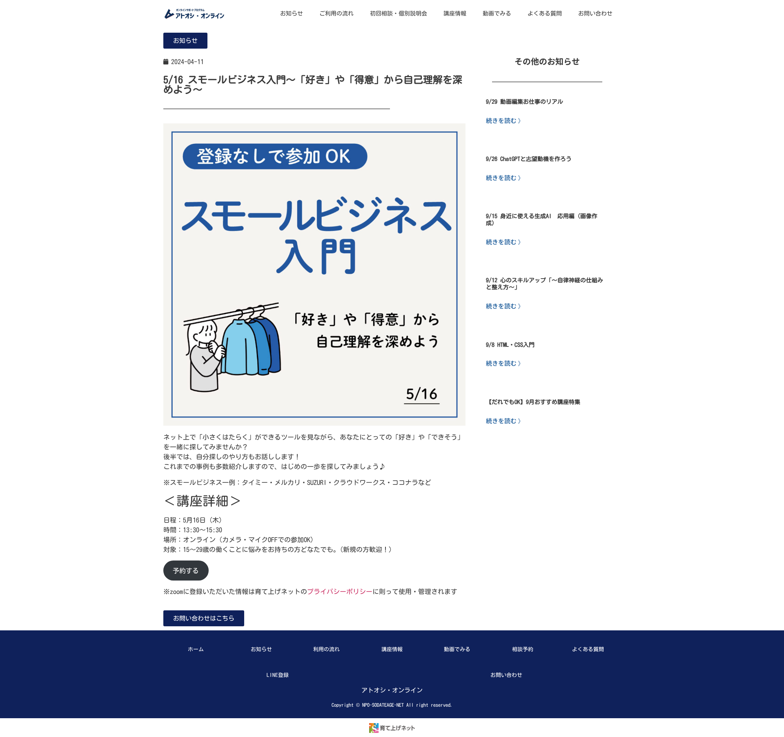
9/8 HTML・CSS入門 (510, 345)
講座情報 (454, 13)
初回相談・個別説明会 (398, 13)
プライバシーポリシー (339, 591)
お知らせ (291, 13)
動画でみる (497, 13)
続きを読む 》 (505, 120)
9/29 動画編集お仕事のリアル (524, 102)
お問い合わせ (595, 13)
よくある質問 (545, 13)
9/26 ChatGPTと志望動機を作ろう (529, 159)
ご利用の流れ (336, 13)
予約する (186, 570)
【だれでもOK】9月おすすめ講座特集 (533, 402)
